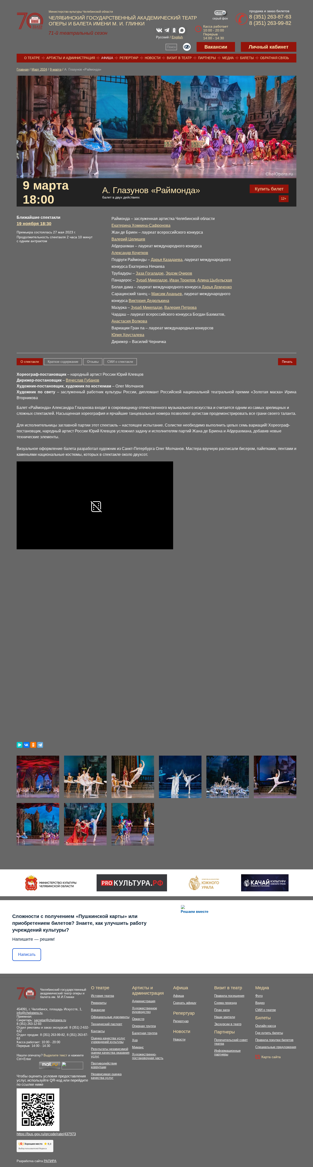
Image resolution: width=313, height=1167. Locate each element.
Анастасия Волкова (129, 321)
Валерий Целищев (128, 239)
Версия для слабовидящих (187, 47)
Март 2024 (39, 69)
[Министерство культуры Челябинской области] (50, 882)
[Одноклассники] (33, 745)
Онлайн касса (265, 1026)
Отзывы (93, 362)
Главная (23, 69)
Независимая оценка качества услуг (106, 1076)
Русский (162, 37)
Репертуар (129, 58)
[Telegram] (40, 745)
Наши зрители (224, 1017)
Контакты (98, 1031)
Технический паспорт (106, 1024)
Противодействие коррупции (104, 1065)
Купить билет (269, 188)
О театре (32, 58)
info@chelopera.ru (29, 1013)
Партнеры (207, 58)
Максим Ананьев (166, 294)
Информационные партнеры (227, 1052)
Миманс (138, 1047)
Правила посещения (229, 996)
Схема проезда (225, 1003)
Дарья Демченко (217, 287)
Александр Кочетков (130, 253)
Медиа (228, 58)
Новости (152, 58)
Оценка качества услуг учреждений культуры (108, 1040)
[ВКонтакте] (26, 745)
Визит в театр (179, 58)
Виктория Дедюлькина (149, 301)
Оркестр (138, 1019)
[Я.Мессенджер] (19, 745)
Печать (287, 362)
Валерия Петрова (180, 307)
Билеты (247, 58)
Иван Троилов (182, 280)
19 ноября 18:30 (34, 223)
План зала (222, 1010)
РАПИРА (50, 1161)
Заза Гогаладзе (150, 273)
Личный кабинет (269, 47)
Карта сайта (271, 1057)
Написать (26, 954)
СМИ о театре (265, 1010)
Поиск (171, 47)
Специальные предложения (275, 1047)
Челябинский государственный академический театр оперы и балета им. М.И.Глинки (63, 993)
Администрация (143, 1001)
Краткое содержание (63, 362)
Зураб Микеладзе (152, 280)
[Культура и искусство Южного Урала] (204, 882)
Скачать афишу (184, 1003)
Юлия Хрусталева (128, 335)
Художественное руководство (144, 1010)
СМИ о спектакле (120, 362)
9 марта (55, 69)
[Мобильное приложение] (264, 882)
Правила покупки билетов (274, 1040)
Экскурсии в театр (227, 1024)
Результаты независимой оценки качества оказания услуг (110, 1052)
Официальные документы (110, 1017)
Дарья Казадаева (166, 260)
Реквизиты (98, 1003)
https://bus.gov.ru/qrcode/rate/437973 (46, 1134)
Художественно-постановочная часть (147, 1056)
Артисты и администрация (70, 58)
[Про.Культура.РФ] (132, 882)
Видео (260, 1003)
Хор (135, 1040)
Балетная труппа (144, 1033)
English (177, 37)
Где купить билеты (269, 1033)
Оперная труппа (144, 1026)
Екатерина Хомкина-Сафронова (141, 225)
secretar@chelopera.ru (50, 1020)
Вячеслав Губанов (82, 380)
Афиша (107, 58)
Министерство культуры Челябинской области (81, 11)
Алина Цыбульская (214, 280)
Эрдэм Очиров (179, 273)
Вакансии (215, 47)
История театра (102, 996)
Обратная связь (274, 58)
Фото (259, 996)
